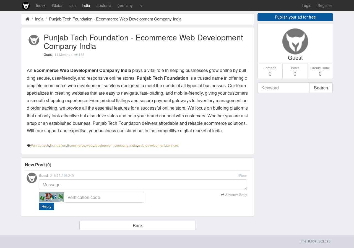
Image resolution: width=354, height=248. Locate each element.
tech (46, 145)
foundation (58, 145)
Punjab (36, 145)
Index (41, 5)
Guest (48, 54)
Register (324, 5)
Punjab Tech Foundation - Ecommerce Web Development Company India (115, 19)
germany (125, 5)
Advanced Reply (235, 195)
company (121, 145)
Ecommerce (76, 145)
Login (306, 5)
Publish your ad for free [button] (295, 17)
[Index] (28, 19)
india (86, 5)
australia (104, 5)
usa (72, 5)
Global (57, 5)
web (89, 145)
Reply (46, 206)
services (172, 145)
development (103, 145)
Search (321, 87)
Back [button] (138, 225)
